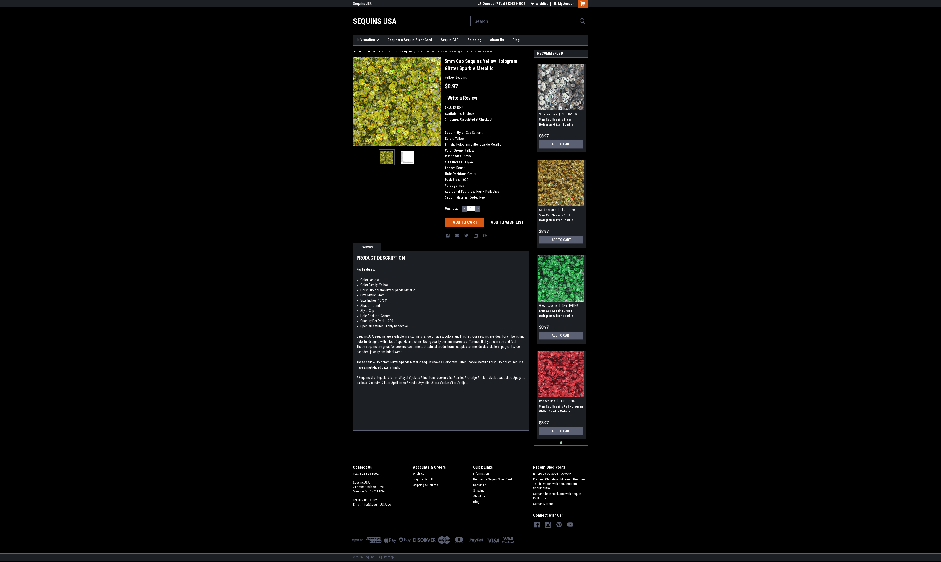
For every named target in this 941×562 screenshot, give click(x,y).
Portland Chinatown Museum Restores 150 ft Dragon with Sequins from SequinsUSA (559, 484)
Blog (516, 40)
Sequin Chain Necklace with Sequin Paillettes (557, 496)
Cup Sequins (374, 51)
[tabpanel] (561, 106)
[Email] (457, 236)
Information (366, 40)
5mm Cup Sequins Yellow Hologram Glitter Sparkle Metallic (456, 51)
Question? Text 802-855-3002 (504, 4)
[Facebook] (448, 236)
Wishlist (542, 4)
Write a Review (462, 98)
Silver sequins (548, 114)
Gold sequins (547, 210)
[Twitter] (466, 236)
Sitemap (388, 557)
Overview (366, 247)
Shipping (474, 40)
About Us (497, 40)
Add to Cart (561, 144)
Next (436, 101)
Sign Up (429, 479)
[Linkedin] (476, 236)
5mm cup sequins (400, 51)
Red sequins (547, 401)
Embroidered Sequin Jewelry (552, 473)
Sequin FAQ (450, 40)
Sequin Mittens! (543, 504)
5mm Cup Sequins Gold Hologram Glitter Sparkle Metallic (556, 220)
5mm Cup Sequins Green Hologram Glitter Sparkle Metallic (556, 315)
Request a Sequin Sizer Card (409, 40)
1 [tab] (561, 442)
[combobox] (529, 21)
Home (357, 51)
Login (416, 479)
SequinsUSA (362, 4)
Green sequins (548, 305)
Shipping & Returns (425, 485)
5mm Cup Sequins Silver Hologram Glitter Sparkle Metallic (556, 124)
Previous (358, 101)
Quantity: (451, 208)
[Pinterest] (485, 236)
